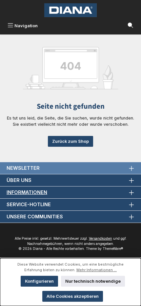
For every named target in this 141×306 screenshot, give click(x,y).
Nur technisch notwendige (93, 281)
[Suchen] (130, 25)
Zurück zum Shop (70, 141)
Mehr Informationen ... (96, 270)
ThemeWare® (113, 249)
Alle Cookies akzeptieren (73, 296)
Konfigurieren (39, 281)
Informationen (27, 192)
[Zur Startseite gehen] (70, 10)
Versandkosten (100, 238)
